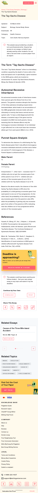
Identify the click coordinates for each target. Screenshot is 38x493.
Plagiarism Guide (6, 406)
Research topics (6, 409)
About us (4, 423)
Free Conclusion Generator (9, 441)
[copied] (33, 307)
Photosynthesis (9, 364)
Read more (8, 339)
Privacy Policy (5, 464)
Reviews (4, 429)
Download (9, 295)
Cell (11, 38)
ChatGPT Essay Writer (8, 412)
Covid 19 (24, 367)
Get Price (8, 390)
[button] (15, 348)
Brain (5, 360)
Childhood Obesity (10, 367)
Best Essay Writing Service (9, 447)
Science (18, 34)
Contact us (4, 432)
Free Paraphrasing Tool (8, 438)
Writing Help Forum (7, 415)
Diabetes (6, 370)
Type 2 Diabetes (24, 373)
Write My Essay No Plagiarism (10, 444)
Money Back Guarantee (8, 458)
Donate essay (5, 435)
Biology (12, 27)
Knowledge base (9, 402)
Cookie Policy (5, 461)
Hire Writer (28, 3)
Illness (27, 27)
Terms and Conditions (8, 455)
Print (31, 295)
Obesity (16, 370)
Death (16, 38)
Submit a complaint (7, 467)
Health (12, 34)
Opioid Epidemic (8, 373)
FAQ (2, 426)
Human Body (20, 27)
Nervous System (23, 38)
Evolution (14, 360)
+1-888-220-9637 (10, 475)
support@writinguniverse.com (15, 478)
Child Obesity (24, 364)
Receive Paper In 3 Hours (19, 267)
